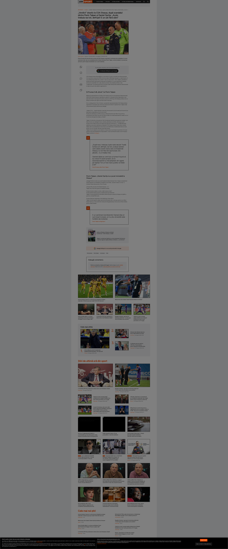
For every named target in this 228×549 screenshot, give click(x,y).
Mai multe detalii (39, 541)
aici (84, 544)
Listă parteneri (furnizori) (101, 543)
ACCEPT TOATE (204, 540)
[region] (114, 543)
